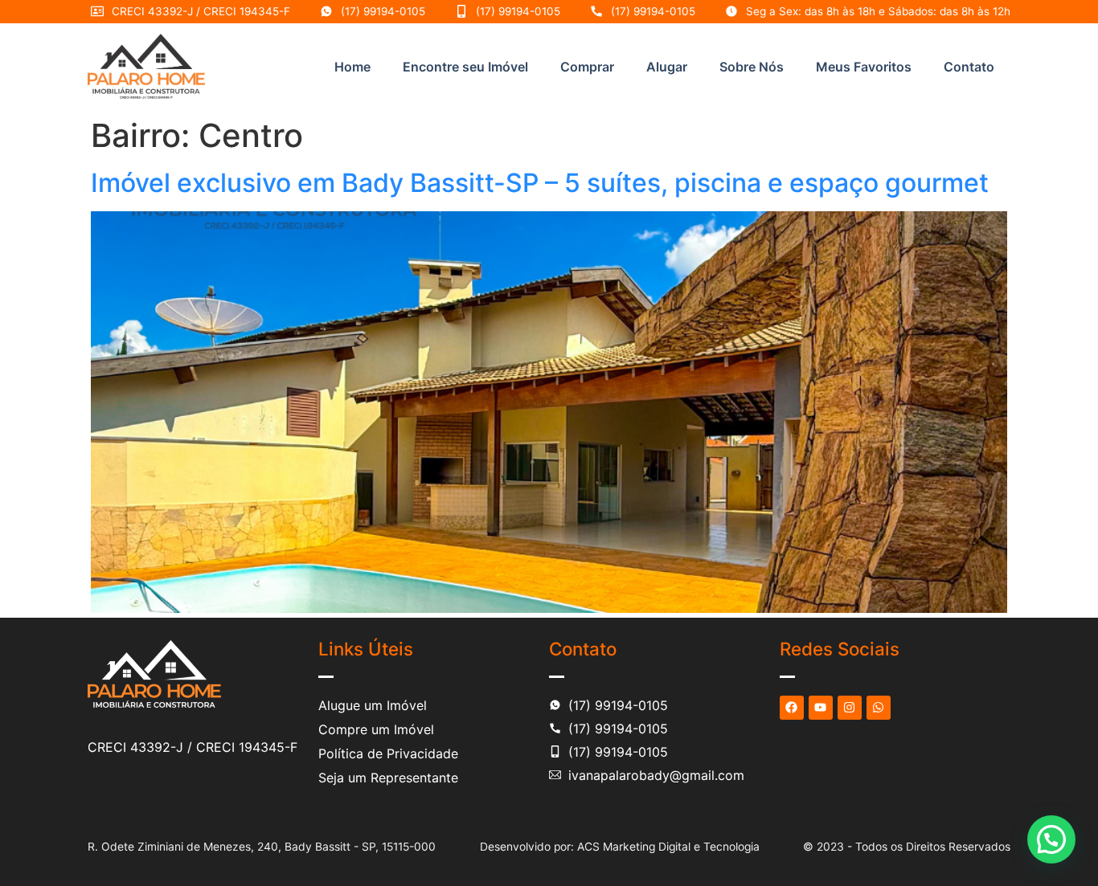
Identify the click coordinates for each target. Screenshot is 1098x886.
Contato (969, 67)
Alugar (666, 67)
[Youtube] (821, 708)
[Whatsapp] (879, 708)
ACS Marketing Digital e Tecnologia (668, 846)
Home (352, 67)
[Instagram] (850, 708)
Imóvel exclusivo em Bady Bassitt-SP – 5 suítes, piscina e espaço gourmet (540, 182)
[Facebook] (792, 708)
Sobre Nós (751, 67)
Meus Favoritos (864, 67)
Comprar (587, 67)
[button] (1051, 839)
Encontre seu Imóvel (465, 67)
